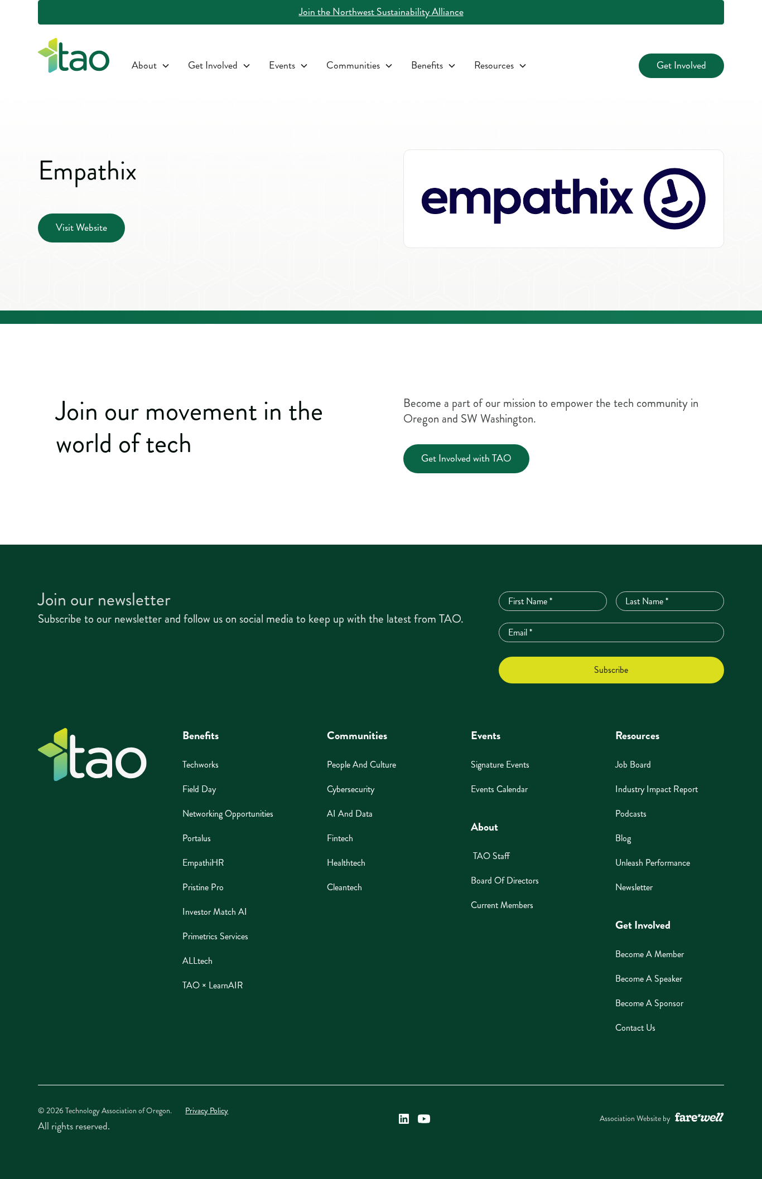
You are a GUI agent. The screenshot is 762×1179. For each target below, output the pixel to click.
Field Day (199, 789)
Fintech (340, 838)
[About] (151, 66)
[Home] (92, 755)
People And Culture (361, 764)
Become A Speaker (648, 978)
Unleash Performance (652, 862)
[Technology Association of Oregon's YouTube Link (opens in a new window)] (424, 1118)
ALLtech (197, 960)
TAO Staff (490, 856)
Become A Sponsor (649, 1003)
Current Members (502, 905)
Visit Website (81, 228)
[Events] (288, 66)
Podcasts (631, 813)
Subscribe (611, 669)
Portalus (196, 838)
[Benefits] (433, 66)
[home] (73, 58)
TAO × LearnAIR (212, 985)
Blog (623, 838)
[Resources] (500, 66)
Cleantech (344, 887)
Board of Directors (505, 880)
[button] (151, 66)
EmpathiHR (203, 862)
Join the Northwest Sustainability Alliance (381, 12)
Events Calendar (499, 789)
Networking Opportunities (227, 813)
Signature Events (500, 764)
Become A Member (649, 954)
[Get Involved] (219, 66)
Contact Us (635, 1027)
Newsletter (634, 887)
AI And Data (350, 813)
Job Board (633, 764)
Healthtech (346, 862)
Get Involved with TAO (466, 458)
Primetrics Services (215, 936)
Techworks (200, 764)
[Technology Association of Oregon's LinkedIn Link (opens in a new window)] (404, 1118)
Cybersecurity (350, 789)
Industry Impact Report (656, 789)
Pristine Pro (203, 887)
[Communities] (359, 66)
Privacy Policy (206, 1110)
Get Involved (681, 65)
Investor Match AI (214, 911)
